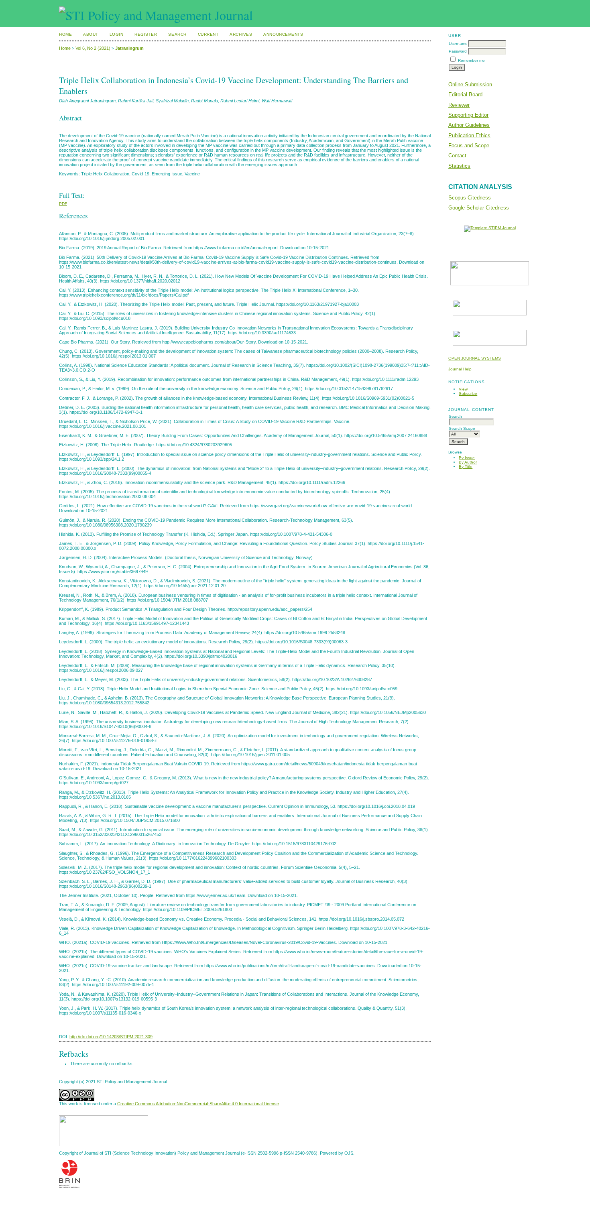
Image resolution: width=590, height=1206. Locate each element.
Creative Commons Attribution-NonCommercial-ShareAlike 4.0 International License (198, 1103)
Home (65, 34)
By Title (465, 466)
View (463, 389)
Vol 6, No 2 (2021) (92, 48)
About (90, 34)
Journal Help (460, 369)
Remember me (471, 60)
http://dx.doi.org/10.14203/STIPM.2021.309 (111, 1036)
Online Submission (470, 84)
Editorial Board (465, 95)
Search (177, 34)
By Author (468, 462)
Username (458, 43)
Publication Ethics (469, 135)
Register (145, 34)
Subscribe (468, 393)
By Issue (467, 458)
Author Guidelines (469, 125)
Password (458, 51)
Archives (241, 34)
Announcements (283, 34)
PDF (63, 203)
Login (117, 34)
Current (208, 34)
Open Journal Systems (474, 358)
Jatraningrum (129, 48)
